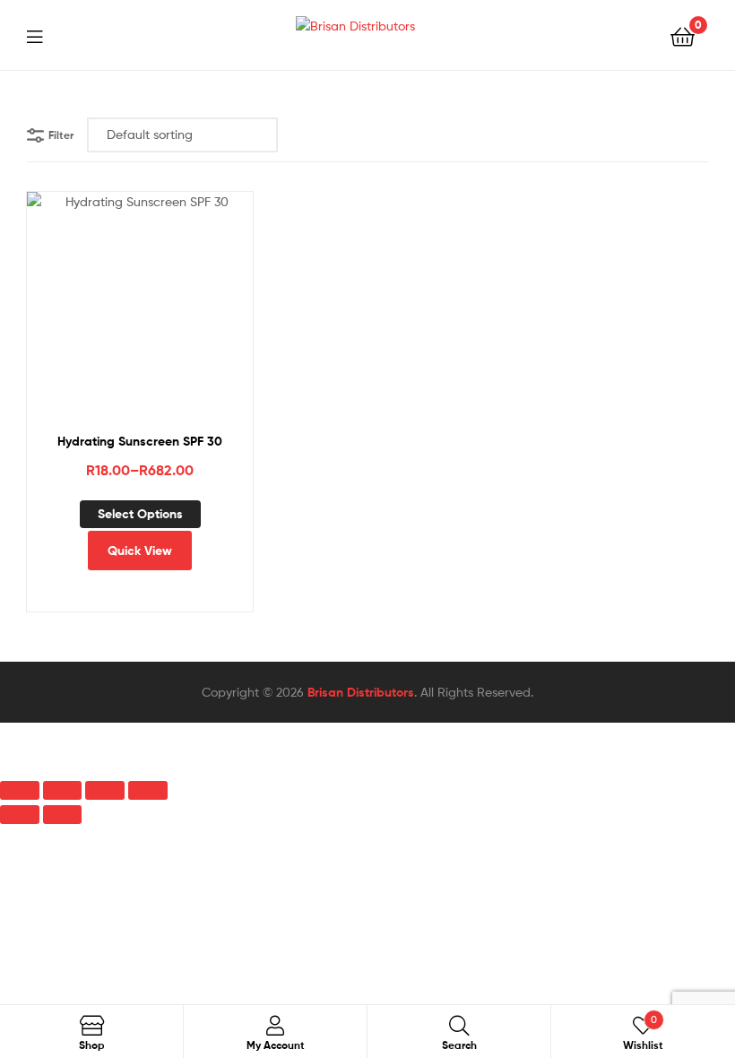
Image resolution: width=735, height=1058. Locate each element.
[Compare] (139, 316)
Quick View (183, 316)
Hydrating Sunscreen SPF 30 (139, 441)
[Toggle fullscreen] (62, 790)
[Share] (105, 790)
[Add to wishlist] (96, 316)
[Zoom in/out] (19, 790)
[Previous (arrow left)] (19, 814)
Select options (140, 514)
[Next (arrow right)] (62, 814)
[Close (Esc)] (148, 790)
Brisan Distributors (360, 692)
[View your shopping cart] (682, 35)
